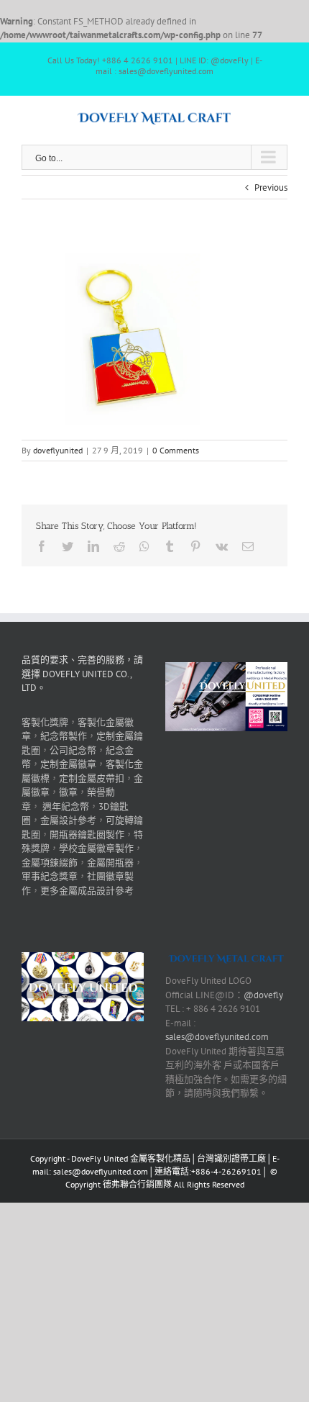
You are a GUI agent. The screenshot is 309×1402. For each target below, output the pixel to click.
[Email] (248, 546)
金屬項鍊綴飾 (50, 862)
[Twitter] (67, 546)
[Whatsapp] (144, 546)
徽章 (68, 792)
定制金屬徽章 (68, 764)
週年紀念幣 (65, 806)
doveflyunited (58, 450)
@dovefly (263, 995)
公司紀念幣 (73, 750)
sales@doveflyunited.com (217, 1037)
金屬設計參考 (68, 820)
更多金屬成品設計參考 (87, 891)
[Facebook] (41, 546)
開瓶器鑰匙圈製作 (87, 834)
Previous (270, 187)
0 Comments (175, 450)
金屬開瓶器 (110, 862)
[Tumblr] (169, 546)
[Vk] (222, 546)
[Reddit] (119, 546)
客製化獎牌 (45, 722)
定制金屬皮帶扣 (91, 778)
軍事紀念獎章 (50, 876)
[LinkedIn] (93, 546)
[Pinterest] (195, 546)
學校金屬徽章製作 (96, 848)
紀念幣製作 (63, 736)
